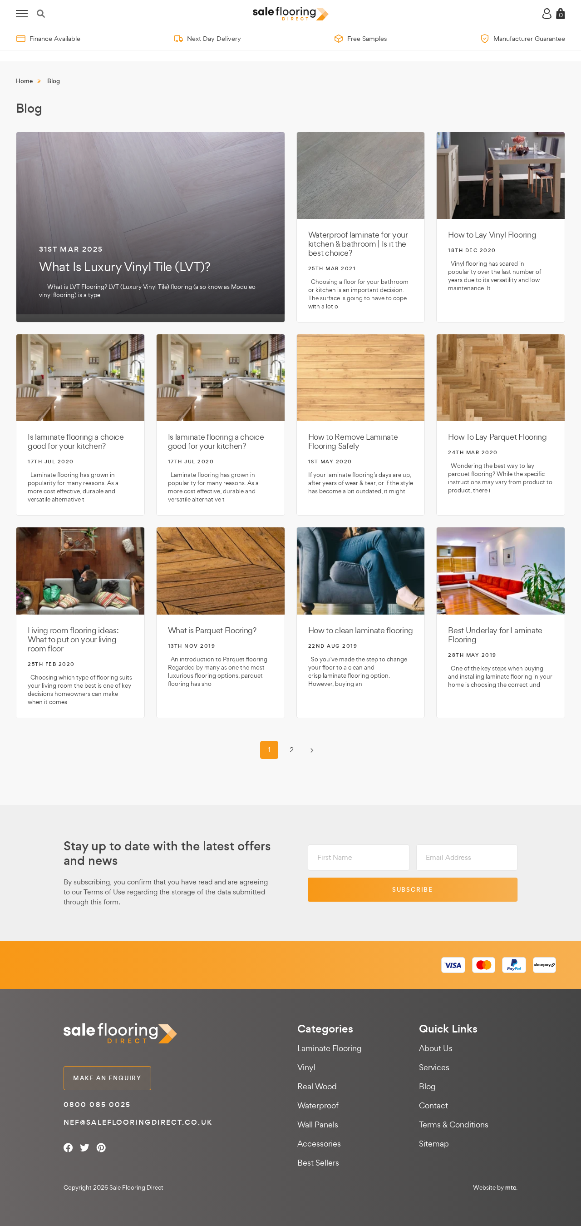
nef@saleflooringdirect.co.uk (138, 1122)
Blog (427, 1086)
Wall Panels (317, 1124)
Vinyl (306, 1067)
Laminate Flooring (329, 1048)
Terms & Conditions (453, 1124)
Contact (433, 1105)
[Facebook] (68, 1147)
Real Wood (317, 1086)
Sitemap (434, 1143)
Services (434, 1067)
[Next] (312, 750)
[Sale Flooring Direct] (291, 13)
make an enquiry (107, 1078)
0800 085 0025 (97, 1104)
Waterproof (318, 1105)
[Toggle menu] (22, 14)
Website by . (495, 1187)
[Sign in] (546, 13)
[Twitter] (84, 1147)
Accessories (319, 1143)
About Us (436, 1048)
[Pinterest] (101, 1147)
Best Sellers (318, 1162)
